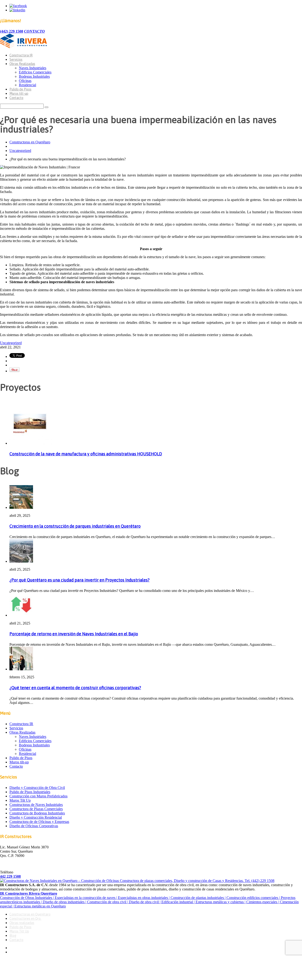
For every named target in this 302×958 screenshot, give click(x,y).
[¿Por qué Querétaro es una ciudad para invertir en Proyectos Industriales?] (21, 561)
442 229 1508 (10, 876)
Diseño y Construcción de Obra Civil (37, 788)
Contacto (16, 98)
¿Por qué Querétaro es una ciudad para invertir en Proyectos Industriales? (79, 579)
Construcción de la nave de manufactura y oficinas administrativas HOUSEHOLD (85, 453)
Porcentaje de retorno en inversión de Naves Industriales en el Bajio (73, 633)
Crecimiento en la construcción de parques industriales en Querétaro (75, 526)
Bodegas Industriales (34, 76)
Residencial (27, 85)
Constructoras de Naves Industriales (36, 805)
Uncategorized (20, 151)
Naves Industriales (32, 68)
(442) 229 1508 (11, 31)
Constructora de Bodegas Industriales (37, 813)
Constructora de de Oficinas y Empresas (39, 822)
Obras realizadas (21, 923)
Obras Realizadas (22, 64)
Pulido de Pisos (20, 89)
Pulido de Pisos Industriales (29, 792)
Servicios (15, 59)
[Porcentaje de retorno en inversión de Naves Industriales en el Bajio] (21, 615)
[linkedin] (17, 10)
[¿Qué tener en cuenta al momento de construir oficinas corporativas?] (21, 669)
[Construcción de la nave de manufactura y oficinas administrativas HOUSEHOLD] (30, 443)
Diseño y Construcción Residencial (35, 817)
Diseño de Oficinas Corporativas (33, 826)
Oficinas (25, 81)
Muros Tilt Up (20, 800)
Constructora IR (21, 55)
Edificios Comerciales (35, 72)
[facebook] (18, 6)
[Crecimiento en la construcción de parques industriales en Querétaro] (21, 507)
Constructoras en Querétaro (29, 142)
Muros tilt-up (18, 93)
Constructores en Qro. (25, 918)
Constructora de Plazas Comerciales (36, 809)
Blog (12, 935)
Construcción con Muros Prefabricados (38, 796)
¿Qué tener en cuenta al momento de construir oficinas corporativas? (75, 687)
